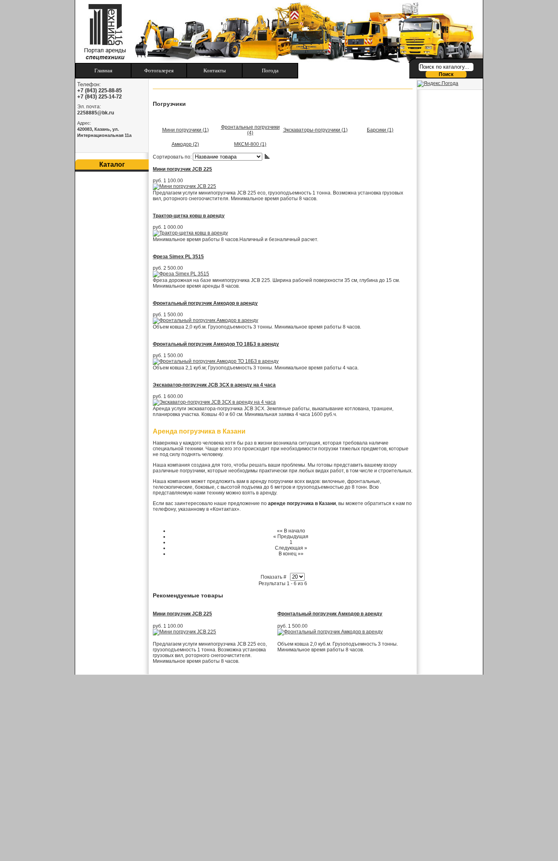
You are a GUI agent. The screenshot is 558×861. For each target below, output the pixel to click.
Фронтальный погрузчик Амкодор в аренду (205, 303)
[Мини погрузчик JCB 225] (184, 632)
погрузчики (280, 481)
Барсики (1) (380, 130)
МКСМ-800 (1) (250, 144)
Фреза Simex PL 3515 (178, 256)
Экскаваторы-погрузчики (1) (315, 130)
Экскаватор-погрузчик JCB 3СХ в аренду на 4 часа (214, 385)
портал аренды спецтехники (102, 31)
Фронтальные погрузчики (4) (250, 130)
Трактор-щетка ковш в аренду (189, 216)
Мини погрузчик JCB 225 (182, 169)
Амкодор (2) (185, 144)
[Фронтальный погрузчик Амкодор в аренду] (330, 632)
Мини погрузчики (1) (185, 130)
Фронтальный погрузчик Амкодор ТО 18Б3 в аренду (216, 344)
